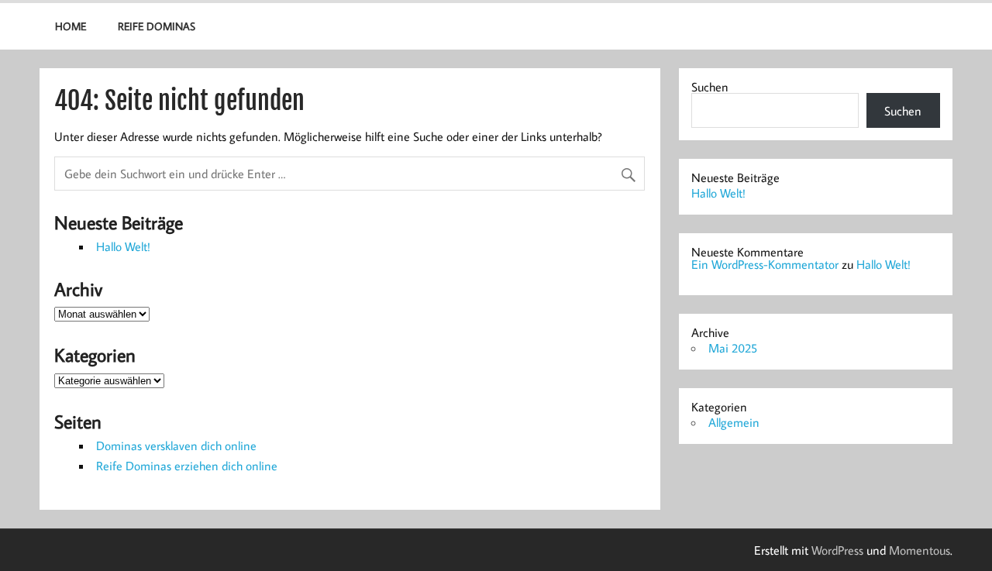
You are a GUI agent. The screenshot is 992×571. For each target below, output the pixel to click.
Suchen (709, 87)
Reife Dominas (156, 26)
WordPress (837, 550)
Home (70, 26)
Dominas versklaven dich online (176, 445)
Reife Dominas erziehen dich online (186, 465)
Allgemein (734, 422)
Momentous (919, 550)
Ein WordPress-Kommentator (765, 264)
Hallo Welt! (123, 246)
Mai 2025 (732, 348)
